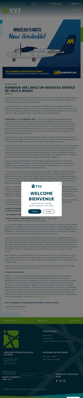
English (48, 211)
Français (35, 211)
